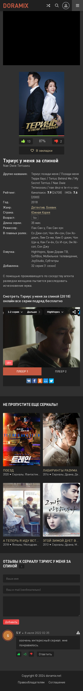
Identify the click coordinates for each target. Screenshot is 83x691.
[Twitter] (51, 380)
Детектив (38, 207)
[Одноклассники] (40, 380)
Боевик (51, 207)
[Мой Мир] (45, 380)
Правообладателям (31, 682)
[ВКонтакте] (28, 380)
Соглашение (57, 682)
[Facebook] (34, 380)
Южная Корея (40, 212)
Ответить (45, 654)
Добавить (11, 622)
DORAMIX (15, 5)
